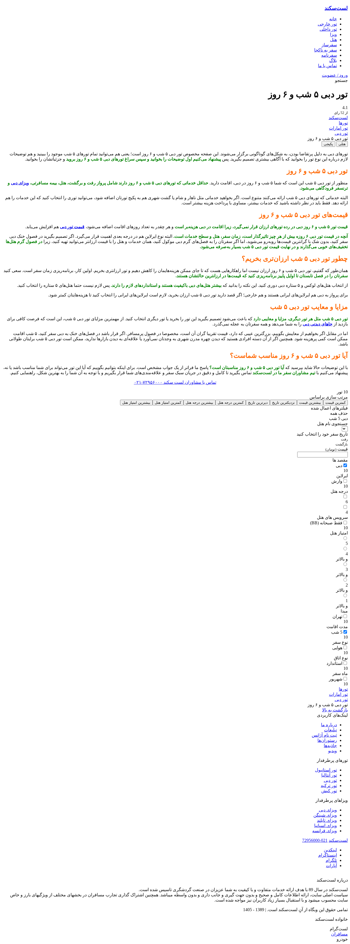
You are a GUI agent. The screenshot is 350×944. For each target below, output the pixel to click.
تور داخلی (328, 29)
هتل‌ (333, 39)
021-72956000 (315, 840)
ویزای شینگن (325, 815)
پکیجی (328, 144)
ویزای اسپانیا (325, 825)
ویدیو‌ (332, 750)
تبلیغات (330, 730)
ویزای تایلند (327, 820)
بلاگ (333, 60)
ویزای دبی (20, 183)
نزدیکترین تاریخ (283, 403)
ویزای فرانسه (324, 830)
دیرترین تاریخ (258, 403)
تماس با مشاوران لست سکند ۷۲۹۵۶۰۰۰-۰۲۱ (175, 382)
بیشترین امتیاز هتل (136, 403)
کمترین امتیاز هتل (168, 403)
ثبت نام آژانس (324, 735)
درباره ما (329, 724)
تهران (337, 616)
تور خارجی (327, 24)
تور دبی (341, 133)
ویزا (333, 34)
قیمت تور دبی (72, 226)
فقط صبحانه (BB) (326, 522)
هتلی (342, 144)
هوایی (337, 647)
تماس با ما (327, 65)
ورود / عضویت (335, 75)
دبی (339, 465)
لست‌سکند (336, 8)
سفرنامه (329, 55)
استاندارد (334, 663)
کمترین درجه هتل (231, 403)
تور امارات (338, 128)
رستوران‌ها (327, 740)
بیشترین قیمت (310, 403)
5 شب (336, 632)
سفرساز (329, 44)
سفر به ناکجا (325, 50)
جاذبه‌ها (330, 745)
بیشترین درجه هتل (199, 403)
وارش (336, 481)
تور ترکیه (329, 785)
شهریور (335, 679)
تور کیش (329, 790)
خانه (333, 18)
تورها (343, 123)
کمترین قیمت (335, 403)
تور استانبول (326, 770)
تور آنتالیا (329, 775)
